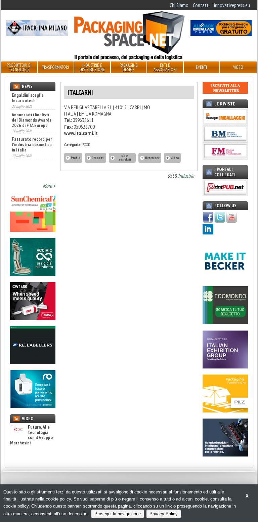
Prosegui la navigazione (117, 513)
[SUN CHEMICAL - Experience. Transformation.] (32, 229)
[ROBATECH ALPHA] (32, 406)
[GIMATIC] (225, 454)
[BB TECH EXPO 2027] (225, 366)
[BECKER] (225, 278)
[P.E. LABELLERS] (32, 362)
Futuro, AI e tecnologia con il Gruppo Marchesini (31, 435)
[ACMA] (32, 318)
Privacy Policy (163, 513)
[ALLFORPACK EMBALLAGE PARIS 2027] (221, 34)
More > (49, 185)
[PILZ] (225, 410)
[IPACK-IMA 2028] (37, 34)
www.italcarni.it (81, 133)
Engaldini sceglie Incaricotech (28, 97)
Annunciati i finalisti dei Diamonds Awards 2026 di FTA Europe (31, 120)
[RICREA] (32, 274)
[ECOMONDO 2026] (225, 322)
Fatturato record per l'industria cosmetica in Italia (32, 144)
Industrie (186, 175)
